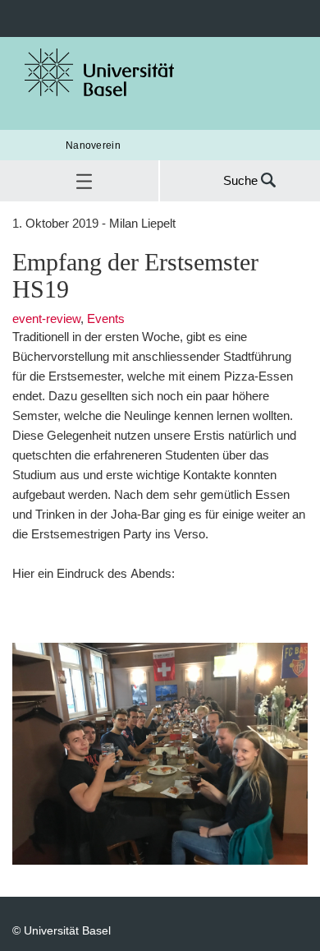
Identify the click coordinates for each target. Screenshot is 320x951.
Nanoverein (93, 145)
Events (106, 318)
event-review (46, 318)
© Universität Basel (61, 930)
